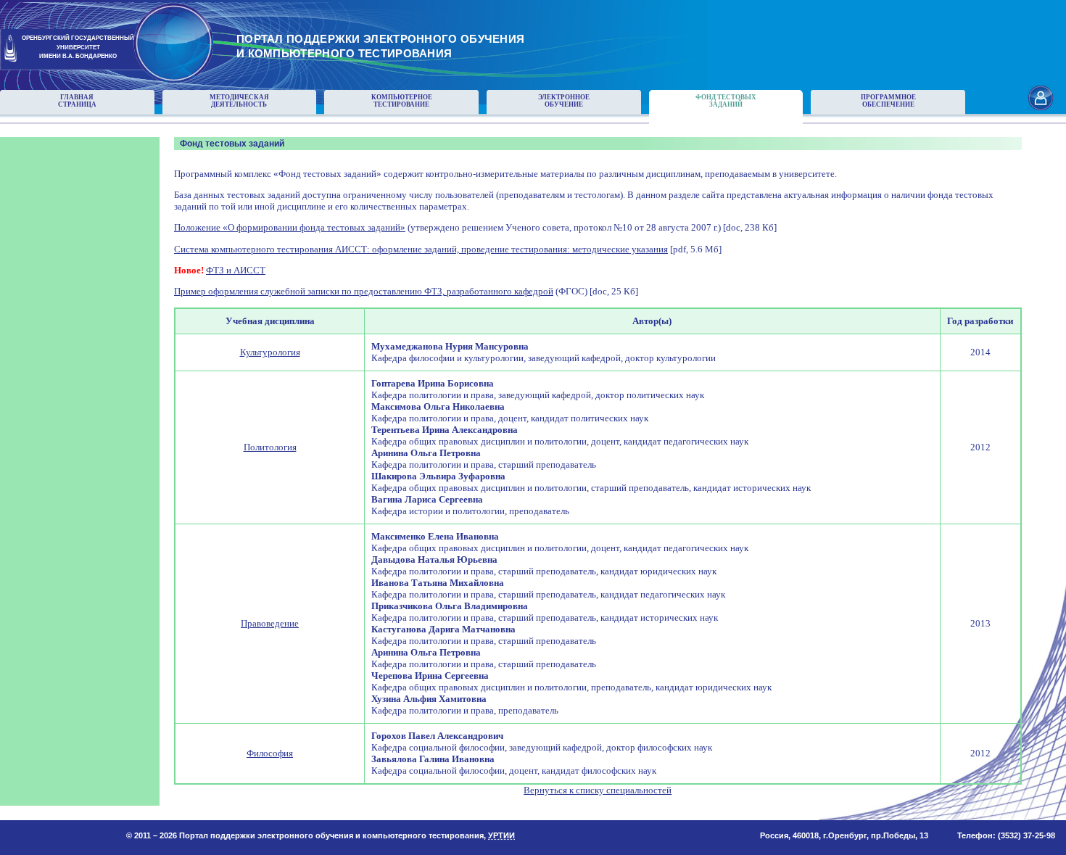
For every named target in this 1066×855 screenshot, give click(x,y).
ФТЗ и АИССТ (235, 270)
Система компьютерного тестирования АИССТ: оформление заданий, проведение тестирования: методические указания (421, 249)
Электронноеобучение (564, 101)
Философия (270, 753)
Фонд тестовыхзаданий (725, 101)
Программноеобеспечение (888, 101)
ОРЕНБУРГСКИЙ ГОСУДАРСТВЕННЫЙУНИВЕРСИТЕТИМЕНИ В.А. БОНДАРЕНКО (78, 47)
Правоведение (270, 623)
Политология (270, 447)
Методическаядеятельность (239, 101)
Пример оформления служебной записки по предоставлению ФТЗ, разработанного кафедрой (363, 291)
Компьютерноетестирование (401, 101)
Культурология (270, 352)
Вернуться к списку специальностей (598, 790)
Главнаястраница (77, 101)
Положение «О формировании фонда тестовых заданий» (289, 227)
